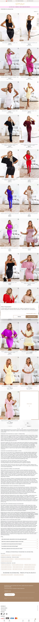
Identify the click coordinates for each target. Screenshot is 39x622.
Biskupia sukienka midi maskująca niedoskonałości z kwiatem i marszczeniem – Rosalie (9, 352)
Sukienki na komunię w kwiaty (6, 561)
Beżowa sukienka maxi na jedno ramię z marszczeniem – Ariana (29, 214)
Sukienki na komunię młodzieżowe (7, 558)
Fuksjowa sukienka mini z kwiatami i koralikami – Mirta (29, 77)
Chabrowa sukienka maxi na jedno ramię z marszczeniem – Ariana (10, 214)
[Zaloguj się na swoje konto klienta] (23, 620)
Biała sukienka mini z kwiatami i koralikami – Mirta (10, 110)
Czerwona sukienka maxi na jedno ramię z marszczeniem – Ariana (29, 179)
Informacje (3, 606)
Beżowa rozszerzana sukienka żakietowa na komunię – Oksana (29, 386)
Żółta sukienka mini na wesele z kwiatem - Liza (29, 110)
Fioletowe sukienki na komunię (29, 569)
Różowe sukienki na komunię (6, 566)
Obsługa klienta (4, 608)
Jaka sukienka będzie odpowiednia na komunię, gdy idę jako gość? (14, 539)
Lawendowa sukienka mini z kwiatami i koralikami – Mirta (10, 77)
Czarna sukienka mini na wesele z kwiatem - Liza (9, 42)
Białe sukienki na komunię (17, 569)
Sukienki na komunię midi (16, 555)
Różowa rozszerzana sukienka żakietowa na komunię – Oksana (9, 421)
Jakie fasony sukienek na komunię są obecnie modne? (11, 548)
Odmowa (19, 316)
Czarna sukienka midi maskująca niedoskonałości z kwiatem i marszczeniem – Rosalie (10, 179)
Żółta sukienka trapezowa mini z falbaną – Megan (29, 351)
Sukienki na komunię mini (5, 555)
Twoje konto (3, 609)
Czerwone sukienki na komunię (17, 564)
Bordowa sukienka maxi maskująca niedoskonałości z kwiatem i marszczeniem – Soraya (29, 145)
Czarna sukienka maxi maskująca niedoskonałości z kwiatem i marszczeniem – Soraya (10, 145)
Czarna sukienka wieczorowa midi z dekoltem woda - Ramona (29, 43)
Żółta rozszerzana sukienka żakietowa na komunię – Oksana (10, 386)
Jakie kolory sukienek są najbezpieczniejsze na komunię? (12, 541)
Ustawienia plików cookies (31, 313)
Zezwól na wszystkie (31, 316)
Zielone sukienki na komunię (18, 566)
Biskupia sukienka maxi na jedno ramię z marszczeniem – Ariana (10, 248)
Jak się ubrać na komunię (18, 574)
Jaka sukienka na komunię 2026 (7, 574)
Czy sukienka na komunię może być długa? (9, 546)
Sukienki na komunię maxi (5, 564)
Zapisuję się (9, 594)
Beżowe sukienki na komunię (29, 566)
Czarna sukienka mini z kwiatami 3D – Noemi (10, 282)
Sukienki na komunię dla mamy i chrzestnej (22, 558)
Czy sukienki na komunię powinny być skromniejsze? (11, 543)
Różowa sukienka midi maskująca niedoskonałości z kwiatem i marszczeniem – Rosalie (29, 283)
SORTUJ (36, 11)
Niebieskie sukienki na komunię (30, 564)
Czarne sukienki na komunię (6, 569)
